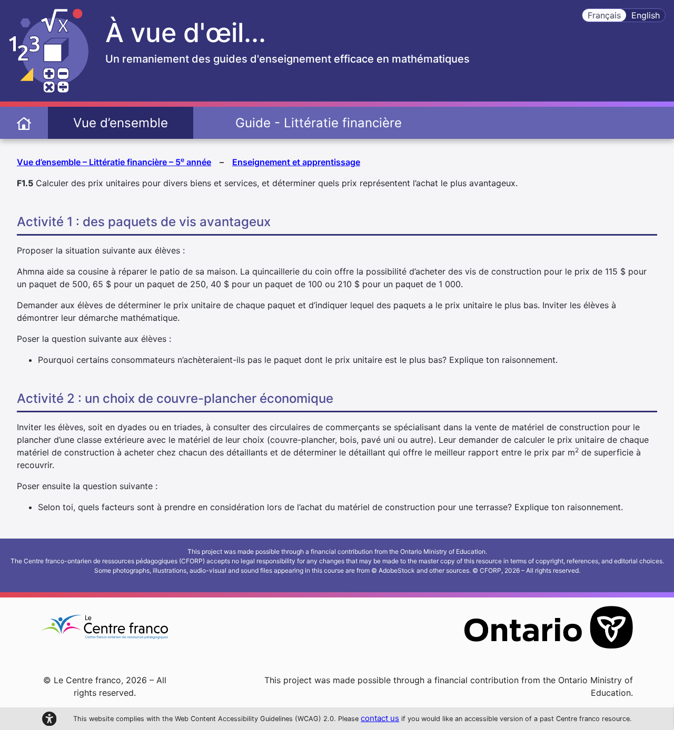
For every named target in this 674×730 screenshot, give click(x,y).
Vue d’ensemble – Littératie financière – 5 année (114, 161)
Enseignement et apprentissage (296, 162)
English (645, 15)
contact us (380, 718)
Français (604, 15)
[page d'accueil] (24, 123)
